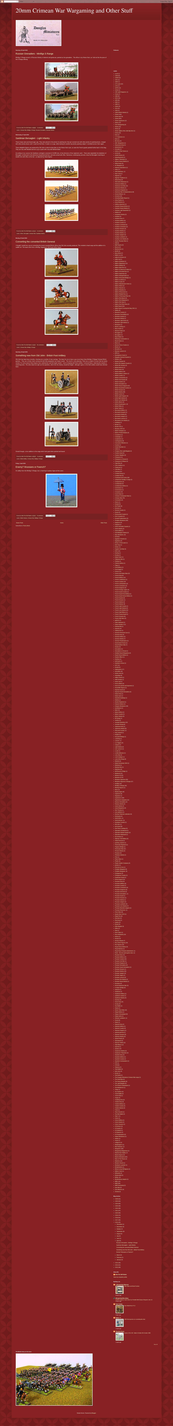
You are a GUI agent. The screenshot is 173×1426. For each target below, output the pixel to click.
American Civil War (120, 186)
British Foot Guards (120, 379)
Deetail (117, 504)
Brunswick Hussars (120, 412)
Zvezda (117, 1191)
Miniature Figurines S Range (123, 781)
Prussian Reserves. (120, 910)
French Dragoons (119, 587)
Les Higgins (118, 743)
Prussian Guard (119, 895)
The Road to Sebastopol (121, 1085)
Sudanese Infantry (120, 1051)
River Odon (118, 932)
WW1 (116, 1181)
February (119, 1257)
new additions (119, 812)
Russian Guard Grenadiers (122, 967)
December (120, 1224)
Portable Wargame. (120, 871)
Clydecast (117, 467)
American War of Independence (123, 192)
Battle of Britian (119, 265)
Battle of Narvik (119, 288)
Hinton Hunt (118, 673)
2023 (116, 1206)
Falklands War (119, 559)
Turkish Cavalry (119, 1106)
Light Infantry (118, 747)
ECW (116, 536)
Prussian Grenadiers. (120, 893)
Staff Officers (118, 1044)
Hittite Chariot (118, 677)
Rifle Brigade (118, 926)
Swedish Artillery (119, 1057)
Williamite (117, 1173)
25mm (116, 118)
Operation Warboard (120, 834)
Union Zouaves (119, 1124)
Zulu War (117, 1187)
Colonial (117, 471)
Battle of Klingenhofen (121, 275)
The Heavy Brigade (120, 1081)
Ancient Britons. (119, 194)
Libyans (117, 745)
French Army (118, 575)
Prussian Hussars (120, 897)
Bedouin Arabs (119, 330)
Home (61, 523)
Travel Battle (118, 1093)
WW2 (116, 1183)
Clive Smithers (119, 465)
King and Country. (120, 730)
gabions (117, 620)
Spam (116, 1022)
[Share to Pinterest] (54, 128)
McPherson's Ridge (120, 771)
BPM (116, 353)
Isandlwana (118, 708)
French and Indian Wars (121, 573)
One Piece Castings (120, 828)
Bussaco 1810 (119, 428)
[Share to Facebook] (52, 128)
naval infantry (118, 806)
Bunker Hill (118, 426)
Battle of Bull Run (119, 267)
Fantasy (117, 561)
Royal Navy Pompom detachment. (124, 951)
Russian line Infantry (120, 979)
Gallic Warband (119, 622)
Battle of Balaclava (120, 263)
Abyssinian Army (119, 145)
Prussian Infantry (119, 900)
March (118, 1255)
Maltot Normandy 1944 (121, 763)
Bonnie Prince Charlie (121, 345)
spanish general (119, 1032)
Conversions (118, 490)
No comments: (40, 344)
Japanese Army (119, 726)
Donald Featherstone (120, 518)
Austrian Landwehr (120, 237)
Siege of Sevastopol (120, 1014)
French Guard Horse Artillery (122, 596)
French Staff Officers (120, 612)
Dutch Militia (118, 530)
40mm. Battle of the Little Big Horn (124, 131)
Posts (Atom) (26, 525)
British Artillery (23, 458)
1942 (116, 110)
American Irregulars (120, 190)
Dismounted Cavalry (120, 514)
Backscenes (118, 249)
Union (116, 1118)
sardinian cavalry (119, 995)
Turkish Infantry (119, 1108)
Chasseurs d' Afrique (120, 461)
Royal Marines (119, 948)
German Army (118, 634)
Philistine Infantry (119, 855)
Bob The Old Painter (121, 1274)
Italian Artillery (119, 712)
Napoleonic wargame (121, 800)
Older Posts (104, 523)
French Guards (119, 598)
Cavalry (117, 445)
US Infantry (118, 1130)
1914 (116, 108)
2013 (116, 1267)
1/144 (116, 73)
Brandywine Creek (120, 355)
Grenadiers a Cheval (120, 651)
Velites (117, 1138)
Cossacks (117, 492)
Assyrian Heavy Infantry (121, 208)
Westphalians (118, 1167)
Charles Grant (119, 453)
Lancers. (117, 740)
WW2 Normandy (119, 1185)
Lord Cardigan (119, 757)
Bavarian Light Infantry (121, 322)
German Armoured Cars (121, 632)
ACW (116, 153)
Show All (155, 1344)
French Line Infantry (120, 610)
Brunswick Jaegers (120, 416)
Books (116, 347)
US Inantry (118, 1128)
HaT (116, 665)
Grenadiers (118, 649)
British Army (118, 369)
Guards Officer (119, 657)
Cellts (116, 449)
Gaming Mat (118, 626)
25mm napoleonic (120, 120)
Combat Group (119, 473)
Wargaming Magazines (121, 1150)
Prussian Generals (120, 891)
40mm (116, 128)
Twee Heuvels (119, 1112)
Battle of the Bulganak (121, 300)
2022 (116, 1208)
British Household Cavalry (122, 388)
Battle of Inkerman (120, 273)
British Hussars (119, 390)
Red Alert (117, 918)
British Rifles (118, 406)
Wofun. (117, 1177)
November (120, 1226)
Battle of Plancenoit (120, 292)
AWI (116, 243)
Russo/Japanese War (121, 985)
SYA (116, 1063)
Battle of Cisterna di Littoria (122, 269)
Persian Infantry (119, 851)
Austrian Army (118, 218)
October (119, 1229)
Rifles (116, 928)
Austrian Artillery (119, 220)
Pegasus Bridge (119, 847)
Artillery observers (120, 204)
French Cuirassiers (120, 585)
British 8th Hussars (120, 365)
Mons (116, 789)
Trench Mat (118, 1095)
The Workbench (119, 1087)
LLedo (116, 751)
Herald (117, 667)
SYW (116, 1065)
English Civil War (119, 549)
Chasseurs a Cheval (120, 459)
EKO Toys (117, 545)
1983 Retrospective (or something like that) (134, 1319)
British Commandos (120, 377)
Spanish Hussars (119, 1034)
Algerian (117, 175)
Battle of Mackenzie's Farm (122, 284)
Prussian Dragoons (120, 889)
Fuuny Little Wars (119, 618)
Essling (117, 553)
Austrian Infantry (119, 230)
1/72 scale (118, 84)
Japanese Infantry (120, 728)
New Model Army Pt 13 (129, 1305)
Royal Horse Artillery (120, 946)
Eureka (117, 555)
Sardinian (117, 991)
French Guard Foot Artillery (122, 594)
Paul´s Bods (119, 1304)
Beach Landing (119, 326)
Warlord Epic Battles (120, 1152)
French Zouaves (119, 616)
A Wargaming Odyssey (122, 1284)
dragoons (117, 522)
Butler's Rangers (119, 430)
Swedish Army (119, 1055)
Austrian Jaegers (119, 234)
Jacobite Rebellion (120, 722)
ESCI (116, 551)
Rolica (116, 936)
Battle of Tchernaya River (122, 296)
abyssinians (118, 147)
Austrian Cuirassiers (120, 226)
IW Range (117, 718)
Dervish (117, 508)
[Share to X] (50, 128)
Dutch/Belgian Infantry (121, 532)
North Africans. (119, 820)
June (118, 1238)
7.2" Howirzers (119, 137)
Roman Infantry (119, 940)
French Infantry (119, 602)
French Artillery (119, 577)
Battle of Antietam (119, 261)
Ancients (117, 196)
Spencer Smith (119, 1042)
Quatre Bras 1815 (120, 914)
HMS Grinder (118, 679)
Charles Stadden (119, 455)
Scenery (117, 1000)
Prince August (118, 879)
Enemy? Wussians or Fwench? (31, 467)
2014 (116, 1265)
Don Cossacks (119, 516)
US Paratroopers (119, 1134)
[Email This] (47, 128)
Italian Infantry (119, 716)
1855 (116, 100)
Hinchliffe (117, 671)
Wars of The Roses (120, 1159)
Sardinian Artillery (120, 993)
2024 (116, 1203)
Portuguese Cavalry (120, 875)
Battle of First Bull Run (121, 271)
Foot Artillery (118, 567)
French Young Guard (120, 614)
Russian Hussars (119, 969)
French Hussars (119, 600)
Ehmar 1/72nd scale (120, 543)
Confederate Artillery (120, 486)
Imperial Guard (119, 689)
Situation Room (120, 1331)
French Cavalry (119, 581)
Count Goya (118, 494)
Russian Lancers (119, 977)
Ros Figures (118, 944)
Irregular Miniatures (120, 706)
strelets (117, 1048)
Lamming (117, 738)
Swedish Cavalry (119, 1059)
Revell (116, 924)
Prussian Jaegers (119, 902)
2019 (116, 1215)
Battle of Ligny (119, 281)
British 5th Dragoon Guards (122, 363)
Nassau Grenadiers (120, 802)
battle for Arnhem (119, 257)
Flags (116, 565)
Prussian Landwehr (120, 904)
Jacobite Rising (119, 724)
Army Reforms (119, 202)
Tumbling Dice (119, 1099)
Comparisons (118, 481)
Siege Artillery (118, 1012)
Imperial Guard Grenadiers (122, 691)
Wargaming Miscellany (122, 1298)
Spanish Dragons (119, 1030)
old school (118, 826)
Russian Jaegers (119, 973)
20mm (21, 233)
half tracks (117, 661)
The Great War (119, 1079)
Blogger (94, 1413)
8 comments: (40, 515)
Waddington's (118, 1144)
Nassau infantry (119, 804)
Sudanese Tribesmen (121, 1053)
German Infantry (119, 638)
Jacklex (117, 720)
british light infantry (120, 398)
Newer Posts (19, 523)
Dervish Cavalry (119, 510)
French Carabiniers (120, 579)
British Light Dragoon (120, 396)
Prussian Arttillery (119, 883)
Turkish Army (118, 1101)
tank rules (117, 1071)
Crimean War (23, 130)
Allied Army (118, 179)
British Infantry (23, 518)
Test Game (118, 1075)
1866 (116, 104)
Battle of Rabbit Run (120, 294)
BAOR (116, 251)
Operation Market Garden (122, 832)
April (118, 1240)
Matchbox (117, 769)
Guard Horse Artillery (120, 655)
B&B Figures (118, 245)
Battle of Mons (119, 286)
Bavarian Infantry (119, 318)
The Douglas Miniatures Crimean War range (127, 1077)
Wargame (117, 1148)
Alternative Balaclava (120, 181)
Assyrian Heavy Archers (121, 206)
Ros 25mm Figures (120, 942)
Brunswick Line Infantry (121, 420)
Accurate (117, 149)
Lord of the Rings (119, 759)
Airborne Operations (120, 167)
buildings (117, 422)
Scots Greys (118, 1002)
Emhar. (117, 547)
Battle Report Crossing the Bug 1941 (125, 308)
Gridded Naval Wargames (122, 653)
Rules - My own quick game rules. (124, 953)
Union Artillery (119, 1120)
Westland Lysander (120, 1165)
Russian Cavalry (119, 959)
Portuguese (118, 873)
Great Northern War (120, 645)
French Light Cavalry (120, 606)
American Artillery (119, 184)
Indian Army (118, 693)
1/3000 (117, 77)
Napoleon (117, 796)
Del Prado (117, 506)
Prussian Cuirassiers (120, 887)
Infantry (117, 700)
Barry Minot (118, 253)
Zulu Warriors (118, 1189)
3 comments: (40, 127)
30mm (116, 126)
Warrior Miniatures (120, 1157)
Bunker (117, 424)
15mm (116, 94)
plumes (117, 865)
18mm (116, 106)
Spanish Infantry (119, 1036)
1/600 (116, 82)
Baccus (117, 247)
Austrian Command (120, 224)
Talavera (117, 1067)
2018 (116, 1217)
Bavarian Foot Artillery (121, 314)
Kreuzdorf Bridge (119, 736)
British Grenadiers (120, 383)
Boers (116, 343)
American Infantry (119, 188)
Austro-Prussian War (120, 241)
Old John (117, 824)
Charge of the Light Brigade (122, 451)
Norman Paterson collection (122, 814)
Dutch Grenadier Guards (121, 526)
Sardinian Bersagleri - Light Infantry (33, 138)
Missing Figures (119, 787)
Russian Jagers (119, 975)
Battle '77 (118, 1317)
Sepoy (116, 1008)
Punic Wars (118, 912)
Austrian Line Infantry (120, 239)
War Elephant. (119, 1146)
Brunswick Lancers (120, 418)
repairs (117, 922)
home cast (118, 681)
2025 (116, 1201)
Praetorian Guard (119, 877)
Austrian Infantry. (119, 232)
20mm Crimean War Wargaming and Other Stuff (74, 10)
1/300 (116, 75)
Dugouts (117, 524)
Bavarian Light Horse (120, 320)
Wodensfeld (118, 1175)
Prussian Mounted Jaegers (122, 908)
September (120, 1231)
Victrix (116, 1140)
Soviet (116, 1020)
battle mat (117, 259)
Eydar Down (118, 557)
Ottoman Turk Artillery (121, 838)
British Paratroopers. (120, 404)
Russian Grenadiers (41, 130)
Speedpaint (118, 1040)
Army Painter (118, 200)
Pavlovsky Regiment (120, 844)
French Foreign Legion (121, 589)
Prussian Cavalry (119, 885)
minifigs (117, 783)
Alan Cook (118, 173)
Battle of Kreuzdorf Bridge (122, 277)
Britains (117, 359)
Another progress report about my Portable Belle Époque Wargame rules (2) (134, 1299)
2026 (116, 1199)
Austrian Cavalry (119, 222)
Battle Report (118, 306)
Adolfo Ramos (119, 155)
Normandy (118, 816)
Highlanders (118, 669)
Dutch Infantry (118, 528)
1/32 (116, 80)
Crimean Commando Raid (122, 496)
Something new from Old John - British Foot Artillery (41, 355)
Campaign (118, 436)
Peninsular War (119, 849)
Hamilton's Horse (119, 663)
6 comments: (40, 231)
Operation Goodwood (121, 830)
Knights (117, 734)
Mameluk (117, 765)
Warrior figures (119, 1155)
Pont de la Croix (119, 867)
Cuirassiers (118, 500)
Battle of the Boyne (120, 298)
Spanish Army (118, 1024)
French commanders (120, 583)
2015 (116, 1262)
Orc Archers (118, 836)
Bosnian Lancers (119, 351)
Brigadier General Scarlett (122, 357)
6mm (116, 135)
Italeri (116, 710)
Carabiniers (118, 439)
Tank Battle (118, 1069)
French (117, 571)
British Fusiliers (119, 381)
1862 (116, 102)
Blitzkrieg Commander (121, 339)
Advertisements (119, 157)
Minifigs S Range (31, 130)
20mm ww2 (118, 116)
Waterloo (117, 1161)
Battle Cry (117, 255)
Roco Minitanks (119, 934)
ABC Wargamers (119, 143)
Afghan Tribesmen (120, 159)
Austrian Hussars (119, 228)
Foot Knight (118, 569)
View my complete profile (120, 1277)
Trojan (116, 1097)
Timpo (116, 1089)
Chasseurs (118, 457)
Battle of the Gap (119, 302)
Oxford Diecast (119, 840)
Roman (117, 938)
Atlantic (117, 212)
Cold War (117, 469)
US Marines (118, 1132)
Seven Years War (119, 1010)
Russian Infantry (50, 130)
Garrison (117, 628)
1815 (116, 98)
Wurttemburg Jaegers (121, 1179)
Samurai (117, 989)
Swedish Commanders (121, 1061)
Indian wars (118, 696)
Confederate (118, 483)
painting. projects (119, 842)
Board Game (118, 341)
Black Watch (118, 337)
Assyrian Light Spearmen (122, 210)
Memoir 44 (118, 775)
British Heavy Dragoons (121, 385)
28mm (116, 122)
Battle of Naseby (119, 290)
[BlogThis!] (49, 128)
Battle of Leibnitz (119, 279)
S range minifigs (119, 987)
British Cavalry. (119, 375)
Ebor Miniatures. (119, 534)
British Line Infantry (120, 400)
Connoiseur (118, 488)
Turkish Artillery (119, 1104)
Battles (117, 310)
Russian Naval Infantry (121, 981)
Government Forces (120, 643)
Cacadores (118, 434)
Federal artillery (119, 563)
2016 (116, 1222)
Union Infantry (119, 1122)
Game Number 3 (119, 624)
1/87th (116, 88)
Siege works (118, 1016)
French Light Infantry (120, 608)
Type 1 (117, 1116)
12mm (116, 90)
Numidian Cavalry (120, 822)
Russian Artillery (119, 957)
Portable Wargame (120, 869)
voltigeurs (117, 1142)
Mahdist (117, 761)
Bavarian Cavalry (119, 312)
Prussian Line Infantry (121, 906)
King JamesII (118, 732)
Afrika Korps (118, 163)
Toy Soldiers (118, 1091)
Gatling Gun (118, 630)
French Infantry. (119, 604)
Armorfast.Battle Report (121, 198)
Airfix (116, 169)
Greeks (117, 647)
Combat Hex (118, 475)
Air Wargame (118, 165)
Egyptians (117, 541)
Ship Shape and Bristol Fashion (131, 1286)
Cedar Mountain (119, 447)
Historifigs (117, 675)
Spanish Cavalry (119, 1028)
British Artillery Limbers (121, 373)
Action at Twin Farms (120, 151)
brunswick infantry (120, 414)
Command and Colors (121, 477)
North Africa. (118, 818)
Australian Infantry (120, 214)
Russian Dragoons (120, 963)
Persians (117, 853)
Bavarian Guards (119, 316)
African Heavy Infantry (121, 161)
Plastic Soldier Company (121, 863)
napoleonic (118, 798)
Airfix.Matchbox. (119, 171)
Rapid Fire (118, 916)
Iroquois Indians (119, 704)
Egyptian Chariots (120, 539)
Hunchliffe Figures (120, 687)
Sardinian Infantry (40, 233)
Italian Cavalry (119, 714)
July (118, 1236)
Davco (116, 502)
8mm (116, 139)
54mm (116, 133)
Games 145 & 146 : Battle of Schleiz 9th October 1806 (137, 1333)
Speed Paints (118, 1038)
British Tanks (118, 408)
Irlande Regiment (119, 702)
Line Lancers (118, 749)
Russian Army (118, 955)
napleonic (117, 793)
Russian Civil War (120, 961)
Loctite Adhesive (119, 753)
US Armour (118, 1126)
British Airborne (119, 367)
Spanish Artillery (119, 1026)
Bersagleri (26, 233)
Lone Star (117, 755)
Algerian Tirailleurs (120, 177)
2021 (116, 1210)
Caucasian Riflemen (120, 443)
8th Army (117, 141)
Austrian (117, 216)
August (119, 1233)
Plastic (117, 861)
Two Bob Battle (119, 1114)
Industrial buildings (120, 698)
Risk (116, 930)
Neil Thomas (118, 810)
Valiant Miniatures (120, 1136)
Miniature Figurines (120, 779)
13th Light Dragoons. (120, 92)
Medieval (117, 773)
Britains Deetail (119, 361)
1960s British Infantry (120, 112)
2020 (116, 1213)
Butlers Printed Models (121, 432)
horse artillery (118, 683)
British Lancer (118, 394)
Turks (116, 1110)
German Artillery (119, 636)
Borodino (117, 349)
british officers (118, 402)
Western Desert (119, 1163)
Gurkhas (117, 659)
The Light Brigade (120, 1083)
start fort (117, 1046)
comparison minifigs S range (122, 479)
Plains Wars (118, 859)
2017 (116, 1220)
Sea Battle (118, 1006)
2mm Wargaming (119, 124)
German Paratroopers (121, 640)
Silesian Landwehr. (120, 1018)
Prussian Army (119, 881)
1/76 (116, 86)
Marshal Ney (118, 767)
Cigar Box (117, 463)
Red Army (117, 920)
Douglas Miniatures (120, 520)
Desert (117, 512)
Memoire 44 (118, 777)
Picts (116, 857)
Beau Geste (118, 328)
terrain (116, 1073)
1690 (116, 96)
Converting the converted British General (35, 241)
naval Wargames (119, 808)
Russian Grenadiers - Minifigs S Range (34, 53)
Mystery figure (119, 791)
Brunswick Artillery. (120, 410)
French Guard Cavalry (121, 592)
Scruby (117, 1004)
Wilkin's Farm (118, 1171)
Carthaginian (118, 441)
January (119, 1259)
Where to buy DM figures (121, 1169)
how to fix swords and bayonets (123, 685)
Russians (117, 983)
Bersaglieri (118, 335)
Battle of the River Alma (121, 304)
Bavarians (117, 324)
